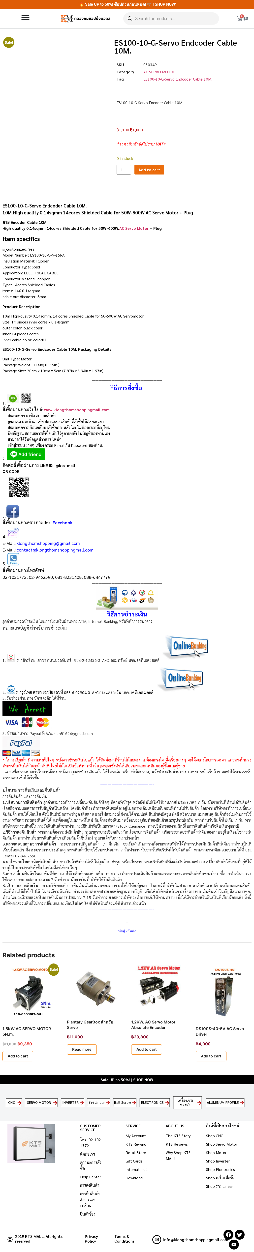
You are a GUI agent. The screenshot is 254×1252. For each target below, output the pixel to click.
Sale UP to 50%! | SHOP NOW (127, 1079)
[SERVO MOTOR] (55, 1103)
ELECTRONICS (152, 1102)
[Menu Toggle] (25, 17)
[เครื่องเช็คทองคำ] (199, 1103)
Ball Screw (122, 1102)
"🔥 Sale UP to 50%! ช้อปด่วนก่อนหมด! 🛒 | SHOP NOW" (127, 4)
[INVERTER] (82, 1103)
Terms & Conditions (124, 1239)
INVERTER (70, 1102)
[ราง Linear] (108, 1103)
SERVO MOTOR (39, 1102)
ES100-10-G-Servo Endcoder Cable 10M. (177, 79)
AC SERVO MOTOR (159, 71)
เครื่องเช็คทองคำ (185, 1102)
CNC (11, 1102)
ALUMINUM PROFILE (223, 1102)
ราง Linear (96, 1102)
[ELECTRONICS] (167, 1103)
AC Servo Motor (134, 228)
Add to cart (149, 169)
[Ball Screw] (134, 1103)
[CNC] (19, 1103)
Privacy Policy (91, 1239)
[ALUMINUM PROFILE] (242, 1103)
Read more (82, 1049)
